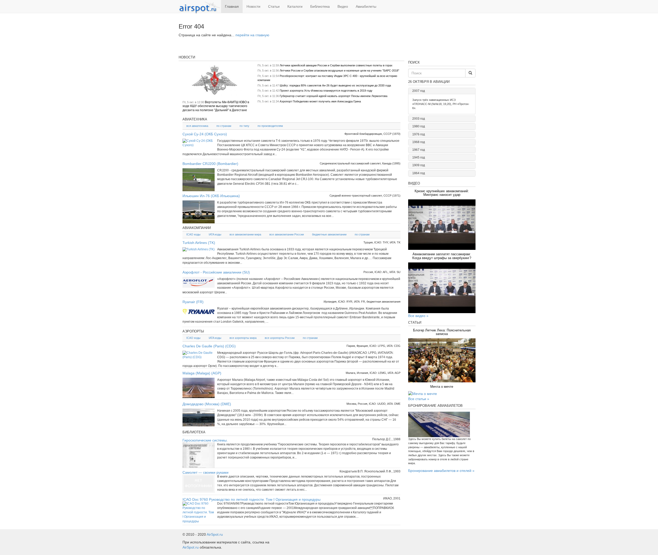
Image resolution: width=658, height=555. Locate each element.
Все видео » (418, 316)
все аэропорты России (280, 337)
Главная (232, 6)
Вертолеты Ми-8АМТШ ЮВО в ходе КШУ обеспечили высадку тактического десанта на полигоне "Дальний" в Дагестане (215, 106)
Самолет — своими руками (205, 472)
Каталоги (295, 6)
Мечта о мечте (441, 387)
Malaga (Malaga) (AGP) (201, 373)
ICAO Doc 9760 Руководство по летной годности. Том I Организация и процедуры (251, 499)
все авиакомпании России (286, 234)
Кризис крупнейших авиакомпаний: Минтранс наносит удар (442, 193)
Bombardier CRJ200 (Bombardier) (210, 164)
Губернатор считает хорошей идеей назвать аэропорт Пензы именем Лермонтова (333, 96)
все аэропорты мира (243, 337)
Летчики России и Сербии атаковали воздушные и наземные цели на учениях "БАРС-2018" (339, 70)
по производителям (270, 125)
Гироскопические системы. (205, 440)
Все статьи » (418, 399)
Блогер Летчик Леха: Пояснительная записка (442, 332)
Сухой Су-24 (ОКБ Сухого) (204, 134)
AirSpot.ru (215, 534)
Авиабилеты (366, 6)
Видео (342, 6)
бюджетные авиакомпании (329, 234)
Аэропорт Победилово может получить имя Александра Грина (320, 101)
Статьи (274, 6)
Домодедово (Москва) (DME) (206, 404)
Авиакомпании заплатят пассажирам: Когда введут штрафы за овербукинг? (441, 256)
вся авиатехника (197, 125)
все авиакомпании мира (245, 234)
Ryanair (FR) (193, 302)
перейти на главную (252, 35)
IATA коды (215, 234)
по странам (223, 125)
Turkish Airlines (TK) (198, 243)
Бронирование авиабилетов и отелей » (441, 471)
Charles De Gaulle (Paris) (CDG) (209, 346)
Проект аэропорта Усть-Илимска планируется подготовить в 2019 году (326, 90)
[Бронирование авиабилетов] (442, 424)
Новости (253, 6)
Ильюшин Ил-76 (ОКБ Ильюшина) (211, 196)
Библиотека (320, 6)
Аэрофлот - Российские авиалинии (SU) (216, 272)
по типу (244, 125)
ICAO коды (193, 234)
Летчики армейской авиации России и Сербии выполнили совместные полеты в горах (336, 65)
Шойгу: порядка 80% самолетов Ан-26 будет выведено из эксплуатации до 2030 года (335, 85)
